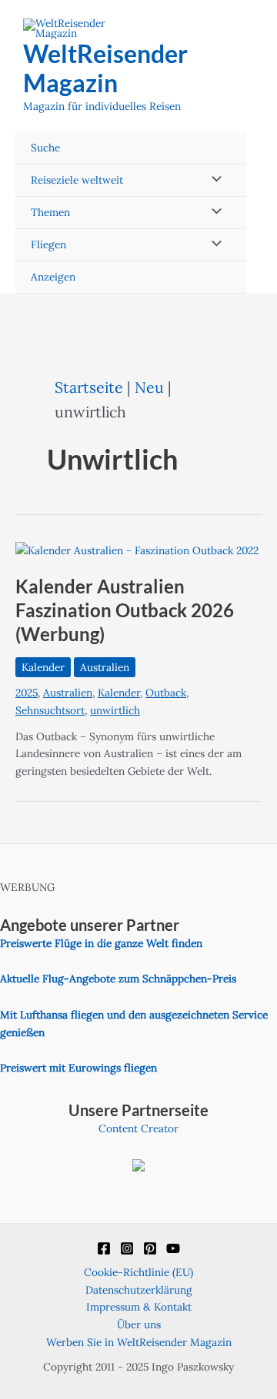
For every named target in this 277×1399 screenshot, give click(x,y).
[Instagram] (127, 1248)
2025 (26, 693)
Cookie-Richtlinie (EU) (138, 1272)
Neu (149, 387)
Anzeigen (53, 277)
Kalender (43, 667)
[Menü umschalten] (212, 180)
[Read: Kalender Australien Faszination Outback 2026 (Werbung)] (137, 550)
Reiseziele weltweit (77, 180)
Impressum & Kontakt (139, 1307)
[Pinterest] (150, 1248)
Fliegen (48, 244)
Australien (104, 667)
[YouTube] (173, 1248)
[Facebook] (104, 1248)
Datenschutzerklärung (138, 1290)
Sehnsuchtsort (50, 710)
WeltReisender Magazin (105, 68)
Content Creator (138, 1128)
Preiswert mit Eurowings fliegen (78, 1068)
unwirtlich (115, 710)
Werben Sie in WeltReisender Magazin (139, 1342)
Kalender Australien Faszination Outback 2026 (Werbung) (124, 610)
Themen (50, 212)
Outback (165, 693)
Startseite (89, 387)
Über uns (139, 1324)
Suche (45, 148)
